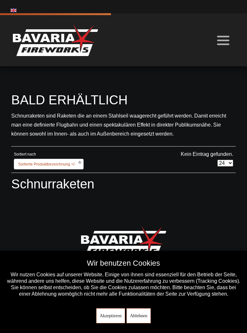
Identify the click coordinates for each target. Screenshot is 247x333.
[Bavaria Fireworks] (55, 40)
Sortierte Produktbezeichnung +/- (47, 164)
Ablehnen (138, 315)
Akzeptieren (111, 315)
